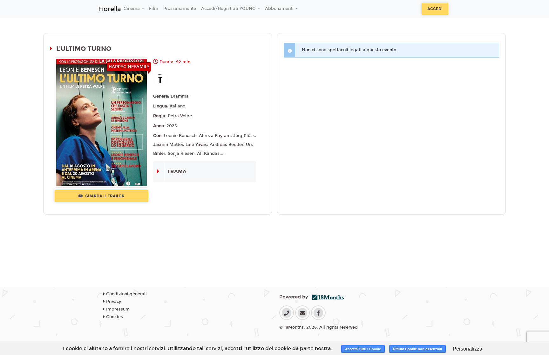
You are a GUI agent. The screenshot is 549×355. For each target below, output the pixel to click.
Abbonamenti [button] (280, 8)
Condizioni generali (126, 294)
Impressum (117, 309)
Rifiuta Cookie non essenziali (417, 349)
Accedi (435, 9)
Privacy (113, 301)
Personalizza (467, 349)
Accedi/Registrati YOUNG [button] (229, 8)
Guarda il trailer (104, 196)
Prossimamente (179, 8)
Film (153, 8)
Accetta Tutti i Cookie (363, 349)
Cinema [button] (132, 8)
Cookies (114, 316)
